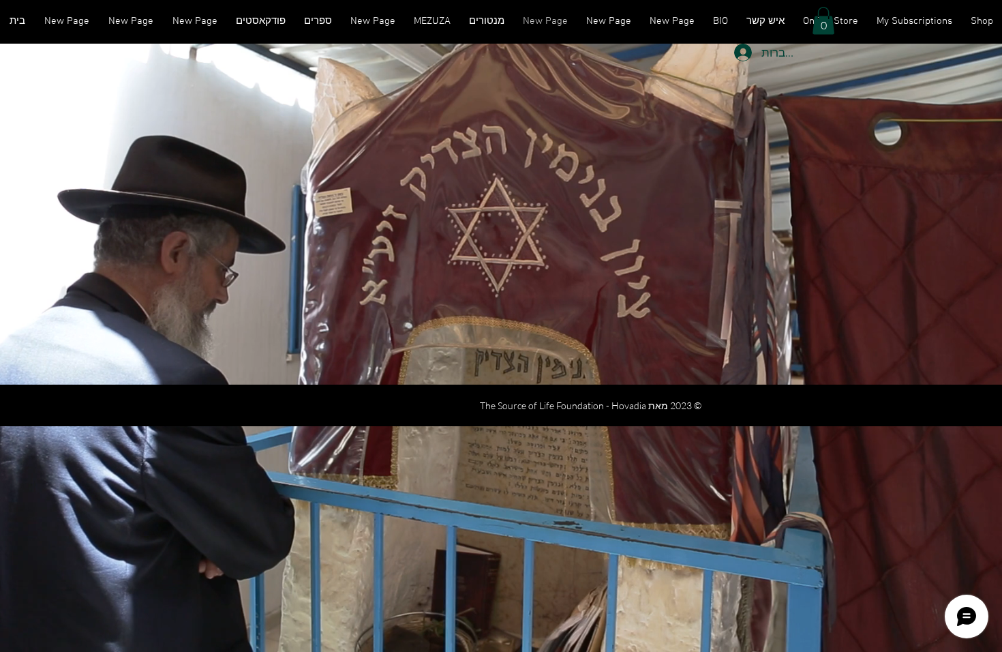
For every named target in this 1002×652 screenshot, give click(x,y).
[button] (823, 21)
